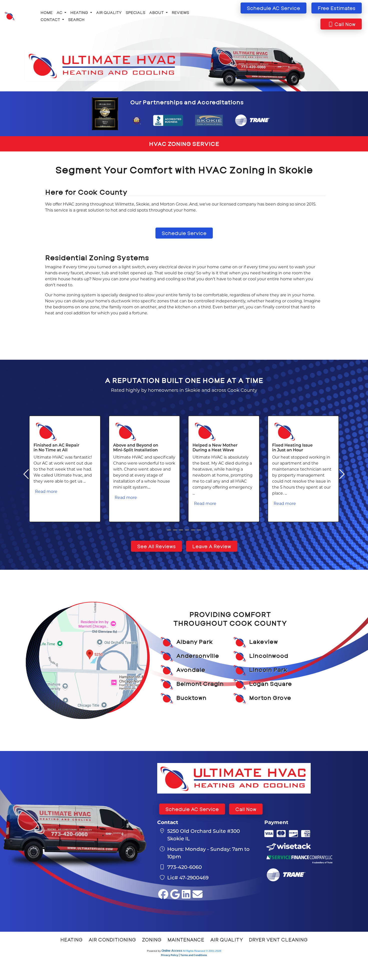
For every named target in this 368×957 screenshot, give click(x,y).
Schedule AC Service (192, 809)
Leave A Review (211, 546)
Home (47, 12)
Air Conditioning (112, 939)
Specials (135, 12)
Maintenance (185, 939)
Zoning (151, 939)
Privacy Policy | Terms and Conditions (184, 954)
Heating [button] (79, 12)
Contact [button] (51, 19)
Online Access (171, 950)
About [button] (157, 12)
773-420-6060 (184, 867)
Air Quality (109, 12)
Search (76, 19)
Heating (71, 939)
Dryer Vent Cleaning (278, 939)
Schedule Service (184, 233)
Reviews (180, 12)
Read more (46, 491)
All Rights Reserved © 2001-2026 (202, 950)
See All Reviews (156, 546)
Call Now (245, 809)
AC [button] (60, 12)
